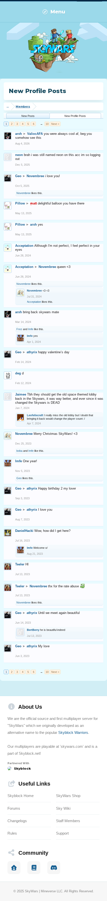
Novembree (35, 176)
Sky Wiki (63, 808)
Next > (55, 123)
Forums (13, 808)
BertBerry (33, 629)
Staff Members (68, 821)
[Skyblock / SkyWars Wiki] (33, 867)
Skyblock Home (20, 796)
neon (19, 155)
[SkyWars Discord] (53, 867)
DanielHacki (24, 531)
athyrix (32, 352)
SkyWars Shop (68, 796)
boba (19, 450)
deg (18, 373)
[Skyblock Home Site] (13, 867)
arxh (18, 134)
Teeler (19, 564)
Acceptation (24, 246)
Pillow (20, 203)
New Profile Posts (75, 115)
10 (47, 123)
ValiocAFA (35, 134)
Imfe (30, 329)
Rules (12, 833)
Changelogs (17, 821)
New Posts (28, 115)
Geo (18, 176)
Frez (19, 329)
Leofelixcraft (35, 415)
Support (62, 833)
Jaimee (20, 394)
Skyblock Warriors (73, 732)
